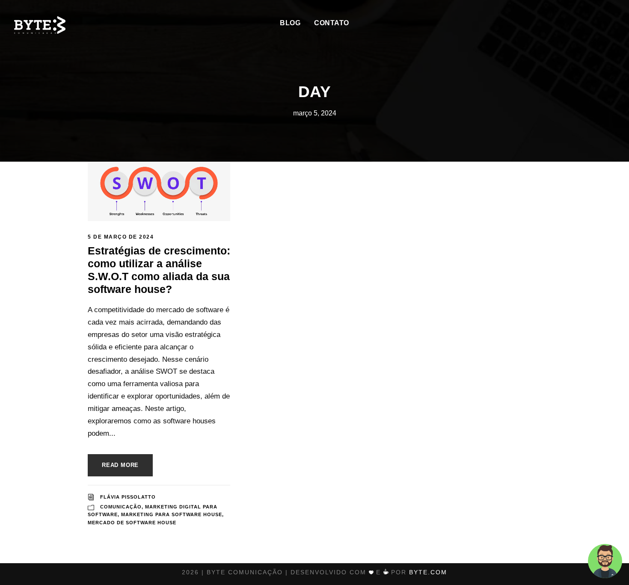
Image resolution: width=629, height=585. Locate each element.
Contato (331, 23)
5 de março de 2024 (121, 237)
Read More (120, 465)
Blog (290, 23)
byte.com (428, 572)
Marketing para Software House (171, 514)
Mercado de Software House (132, 522)
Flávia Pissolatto (128, 496)
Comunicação (121, 506)
